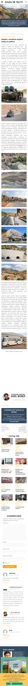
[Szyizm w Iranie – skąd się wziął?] (7, 441)
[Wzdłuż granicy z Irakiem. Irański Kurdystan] (7, 497)
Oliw (10, 630)
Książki (17, 468)
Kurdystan (9, 36)
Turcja (13, 36)
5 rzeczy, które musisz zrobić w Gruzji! (19, 454)
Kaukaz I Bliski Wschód (4, 447)
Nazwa (5, 542)
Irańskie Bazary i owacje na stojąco (20, 490)
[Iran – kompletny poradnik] (7, 480)
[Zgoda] (26, 679)
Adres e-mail (6, 549)
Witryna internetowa (8, 556)
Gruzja (17, 445)
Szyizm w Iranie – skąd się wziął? (5, 450)
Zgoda (8, 683)
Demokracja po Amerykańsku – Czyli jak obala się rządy (6, 471)
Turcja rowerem (5, 405)
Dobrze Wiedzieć (5, 445)
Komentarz (6, 523)
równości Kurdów (22, 133)
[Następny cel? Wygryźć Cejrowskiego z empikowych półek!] (21, 461)
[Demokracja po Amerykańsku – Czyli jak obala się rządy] (7, 461)
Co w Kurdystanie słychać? (19, 507)
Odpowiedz (6, 582)
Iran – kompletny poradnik (5, 490)
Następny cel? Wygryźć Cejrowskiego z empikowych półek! (20, 472)
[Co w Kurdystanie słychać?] (21, 497)
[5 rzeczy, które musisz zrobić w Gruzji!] (21, 441)
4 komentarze (12, 34)
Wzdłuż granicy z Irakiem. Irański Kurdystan (5, 508)
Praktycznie (18, 450)
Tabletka (12, 573)
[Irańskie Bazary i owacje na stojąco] (21, 480)
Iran (11, 445)
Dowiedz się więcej (17, 683)
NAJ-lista (18, 449)
